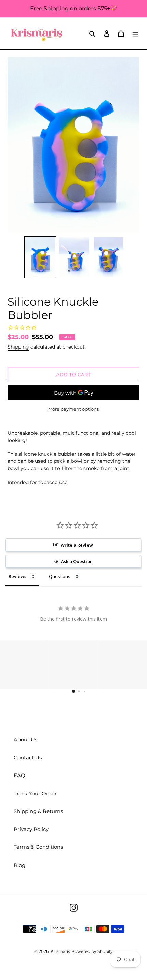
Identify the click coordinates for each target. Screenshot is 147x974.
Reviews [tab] (17, 576)
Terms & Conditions (38, 847)
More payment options (73, 409)
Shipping (18, 347)
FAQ (19, 775)
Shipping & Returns (38, 811)
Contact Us (28, 757)
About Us (25, 739)
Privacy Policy (31, 829)
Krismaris (60, 951)
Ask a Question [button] (77, 561)
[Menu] (135, 33)
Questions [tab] (59, 576)
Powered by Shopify (92, 951)
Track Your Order (35, 793)
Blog (19, 865)
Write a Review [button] (77, 545)
